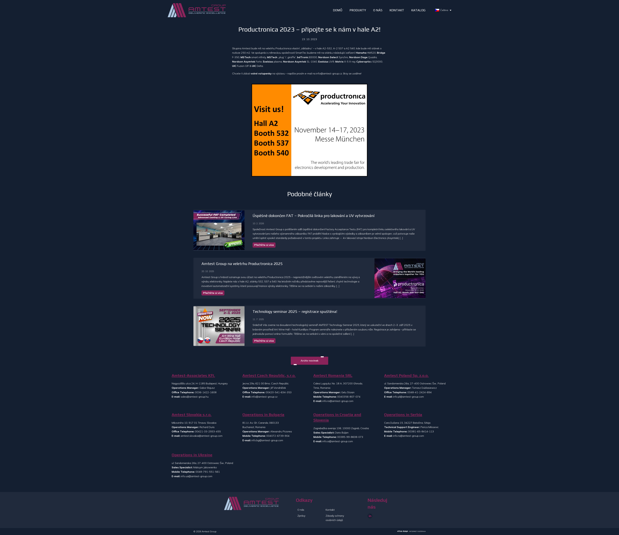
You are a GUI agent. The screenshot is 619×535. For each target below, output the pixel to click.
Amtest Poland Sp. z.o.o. (406, 375)
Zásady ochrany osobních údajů (335, 518)
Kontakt (330, 509)
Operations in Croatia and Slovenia (337, 417)
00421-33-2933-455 (208, 431)
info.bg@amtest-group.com (267, 440)
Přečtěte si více (264, 244)
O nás (300, 509)
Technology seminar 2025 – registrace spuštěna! (295, 311)
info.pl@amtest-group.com (408, 396)
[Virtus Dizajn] (411, 532)
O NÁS (377, 10)
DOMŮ (337, 10)
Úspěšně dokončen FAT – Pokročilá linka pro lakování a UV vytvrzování (313, 215)
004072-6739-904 (278, 435)
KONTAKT (396, 10)
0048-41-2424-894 (419, 392)
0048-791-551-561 (208, 471)
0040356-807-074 (348, 396)
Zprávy (301, 515)
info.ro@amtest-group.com (337, 401)
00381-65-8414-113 (421, 431)
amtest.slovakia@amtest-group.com (201, 435)
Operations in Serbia (403, 414)
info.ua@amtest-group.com (196, 476)
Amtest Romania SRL (332, 375)
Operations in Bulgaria (263, 414)
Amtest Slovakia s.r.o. (191, 414)
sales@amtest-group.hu (195, 396)
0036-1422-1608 (205, 392)
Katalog (418, 10)
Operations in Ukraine (192, 455)
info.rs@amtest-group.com (408, 435)
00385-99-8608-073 (350, 437)
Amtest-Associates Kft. (193, 375)
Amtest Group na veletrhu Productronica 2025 (242, 263)
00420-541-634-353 (279, 392)
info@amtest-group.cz (329, 73)
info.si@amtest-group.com (337, 441)
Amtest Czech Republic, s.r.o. (269, 375)
